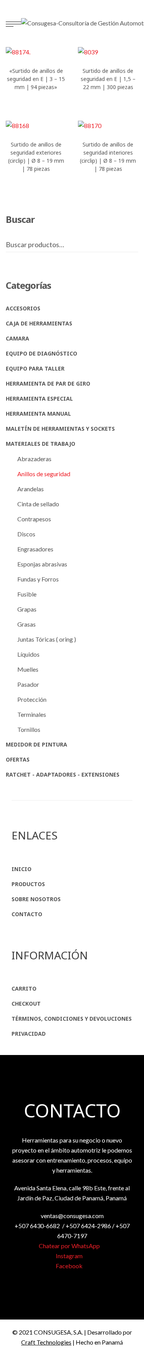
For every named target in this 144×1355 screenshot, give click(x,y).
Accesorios (23, 308)
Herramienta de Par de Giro (48, 383)
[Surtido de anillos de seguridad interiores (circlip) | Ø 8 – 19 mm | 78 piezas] (108, 125)
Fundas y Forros (38, 579)
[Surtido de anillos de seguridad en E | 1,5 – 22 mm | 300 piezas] (108, 51)
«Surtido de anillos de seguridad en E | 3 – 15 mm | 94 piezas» (36, 79)
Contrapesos (34, 518)
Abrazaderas (34, 458)
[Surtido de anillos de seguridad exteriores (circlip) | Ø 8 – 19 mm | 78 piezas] (36, 125)
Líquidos (28, 654)
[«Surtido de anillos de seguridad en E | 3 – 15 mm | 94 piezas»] (36, 51)
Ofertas (18, 759)
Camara (17, 338)
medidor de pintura (36, 744)
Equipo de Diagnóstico (41, 353)
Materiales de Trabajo (40, 443)
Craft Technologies (46, 1342)
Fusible (26, 594)
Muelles (27, 669)
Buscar (136, 244)
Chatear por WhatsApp (70, 1245)
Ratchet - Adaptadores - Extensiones (62, 774)
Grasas (26, 624)
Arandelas (30, 488)
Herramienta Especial (39, 398)
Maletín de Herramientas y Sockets (60, 428)
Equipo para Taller (35, 368)
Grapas (26, 609)
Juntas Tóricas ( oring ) (46, 639)
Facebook (70, 1265)
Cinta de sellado (38, 503)
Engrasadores (35, 549)
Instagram (70, 1255)
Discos (26, 534)
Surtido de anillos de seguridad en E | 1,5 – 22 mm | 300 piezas (108, 79)
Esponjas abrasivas (42, 564)
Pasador (28, 684)
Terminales (31, 714)
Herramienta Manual (38, 413)
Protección (31, 699)
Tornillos (28, 729)
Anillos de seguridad (43, 473)
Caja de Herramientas (39, 323)
